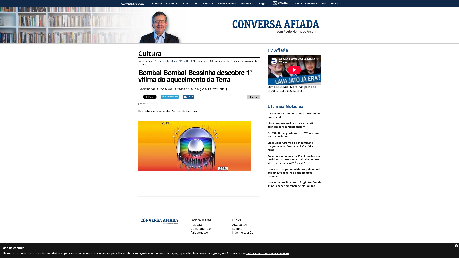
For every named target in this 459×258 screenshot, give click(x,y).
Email (190, 96)
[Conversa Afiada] (229, 41)
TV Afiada (282, 3)
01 (187, 61)
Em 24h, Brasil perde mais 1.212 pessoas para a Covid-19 (293, 134)
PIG (196, 3)
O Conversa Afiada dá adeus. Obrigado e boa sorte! (294, 115)
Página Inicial (135, 3)
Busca (334, 3)
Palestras (197, 225)
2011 (181, 61)
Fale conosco (199, 233)
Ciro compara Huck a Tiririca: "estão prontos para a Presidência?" (291, 125)
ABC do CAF (240, 225)
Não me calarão (242, 233)
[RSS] (172, 236)
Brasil (186, 3)
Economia (172, 3)
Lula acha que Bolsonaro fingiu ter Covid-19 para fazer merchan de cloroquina (294, 184)
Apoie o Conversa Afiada (310, 3)
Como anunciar (201, 229)
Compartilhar (171, 96)
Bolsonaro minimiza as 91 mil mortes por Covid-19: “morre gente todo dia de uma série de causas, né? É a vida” (294, 159)
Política (157, 3)
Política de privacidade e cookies (267, 253)
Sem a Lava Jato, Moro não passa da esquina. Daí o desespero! (292, 89)
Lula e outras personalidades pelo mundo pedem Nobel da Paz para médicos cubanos (294, 173)
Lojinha (237, 229)
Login (262, 3)
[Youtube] (153, 236)
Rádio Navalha (227, 3)
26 (191, 61)
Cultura (150, 53)
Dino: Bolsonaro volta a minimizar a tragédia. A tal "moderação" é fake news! (290, 146)
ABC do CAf (247, 3)
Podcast (208, 3)
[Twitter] (162, 236)
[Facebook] (143, 236)
